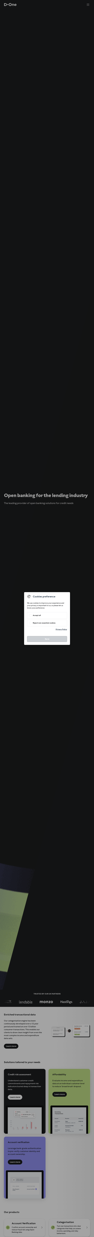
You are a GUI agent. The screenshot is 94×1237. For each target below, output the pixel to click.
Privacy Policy (61, 629)
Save (47, 639)
